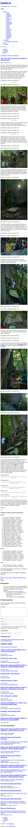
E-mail (2, 621)
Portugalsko (9, 29)
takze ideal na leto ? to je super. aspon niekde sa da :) (12, 779)
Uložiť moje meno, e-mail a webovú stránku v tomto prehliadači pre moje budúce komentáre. (13, 627)
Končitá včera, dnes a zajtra (9, 658)
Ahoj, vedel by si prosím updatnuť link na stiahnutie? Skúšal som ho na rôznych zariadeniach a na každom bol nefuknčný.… (13, 803)
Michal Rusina (12, 826)
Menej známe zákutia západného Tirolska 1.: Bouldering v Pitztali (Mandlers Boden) (14, 665)
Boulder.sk (6, 3)
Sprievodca (6, 40)
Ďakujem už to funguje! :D (7, 786)
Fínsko (7, 20)
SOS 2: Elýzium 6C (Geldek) (9, 696)
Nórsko (8, 27)
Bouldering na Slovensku (12, 41)
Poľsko (8, 28)
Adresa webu (4, 624)
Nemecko (8, 24)
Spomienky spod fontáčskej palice (10, 711)
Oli (1, 62)
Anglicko (8, 14)
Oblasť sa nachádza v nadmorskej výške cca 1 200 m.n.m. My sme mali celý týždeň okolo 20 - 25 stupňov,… (14, 770)
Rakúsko (8, 31)
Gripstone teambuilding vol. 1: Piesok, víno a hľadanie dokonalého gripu (14, 703)
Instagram (5, 50)
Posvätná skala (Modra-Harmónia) (11, 783)
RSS (4, 53)
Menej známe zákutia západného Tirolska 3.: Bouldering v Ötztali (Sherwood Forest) (14, 688)
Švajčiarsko (9, 35)
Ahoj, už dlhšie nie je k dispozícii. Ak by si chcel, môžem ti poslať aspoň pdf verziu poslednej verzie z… (14, 742)
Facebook (5, 51)
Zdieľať (2, 580)
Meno (2, 618)
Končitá (6, 577)
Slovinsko (8, 33)
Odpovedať (20, 591)
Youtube (5, 49)
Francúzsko (9, 22)
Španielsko (8, 36)
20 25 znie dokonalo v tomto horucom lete (10, 751)
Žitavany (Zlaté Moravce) (8, 808)
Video (4, 42)
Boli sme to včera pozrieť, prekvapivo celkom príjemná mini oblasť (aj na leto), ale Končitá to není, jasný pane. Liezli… (13, 812)
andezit (2, 577)
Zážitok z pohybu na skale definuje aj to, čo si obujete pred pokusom (13, 650)
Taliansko (8, 37)
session (10, 577)
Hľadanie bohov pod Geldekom (10, 673)
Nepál (7, 25)
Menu (2, 9)
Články (5, 11)
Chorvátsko (9, 16)
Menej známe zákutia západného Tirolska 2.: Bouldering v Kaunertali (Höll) (14, 718)
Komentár (3, 606)
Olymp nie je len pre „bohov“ (9, 680)
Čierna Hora (9, 19)
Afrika (7, 12)
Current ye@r (4, 633)
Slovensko (8, 32)
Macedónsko (9, 23)
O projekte (5, 44)
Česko (7, 18)
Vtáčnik (14, 577)
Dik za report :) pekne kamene (7, 733)
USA (7, 38)
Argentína (8, 15)
